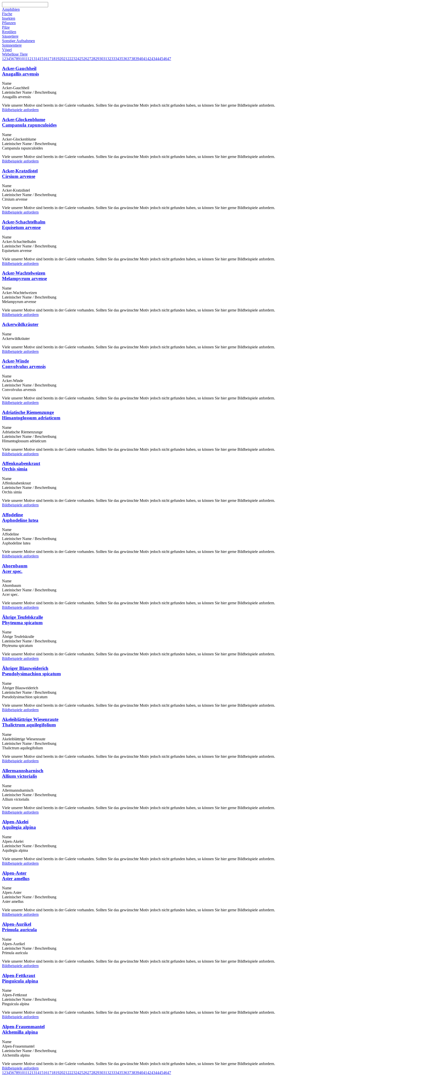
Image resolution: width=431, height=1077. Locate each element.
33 (113, 59)
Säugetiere (10, 36)
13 (33, 59)
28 (93, 59)
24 (77, 59)
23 (73, 59)
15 (41, 59)
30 (101, 59)
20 (61, 59)
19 (57, 59)
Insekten (8, 18)
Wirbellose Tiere (15, 54)
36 (125, 59)
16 (45, 59)
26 (85, 59)
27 (89, 59)
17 (49, 59)
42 (149, 59)
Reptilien (9, 32)
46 (165, 59)
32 (109, 59)
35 (121, 59)
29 (97, 59)
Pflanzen (9, 23)
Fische (7, 14)
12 (29, 59)
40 (141, 59)
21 (65, 59)
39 (137, 59)
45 (161, 59)
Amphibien (11, 9)
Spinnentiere (12, 45)
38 (133, 59)
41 (145, 59)
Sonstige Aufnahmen (18, 41)
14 (37, 59)
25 (81, 59)
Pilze (6, 27)
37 (129, 59)
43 (153, 59)
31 (105, 59)
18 (53, 59)
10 (22, 59)
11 (25, 59)
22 (69, 59)
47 (169, 59)
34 (117, 59)
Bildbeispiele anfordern (20, 110)
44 (157, 59)
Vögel (7, 50)
